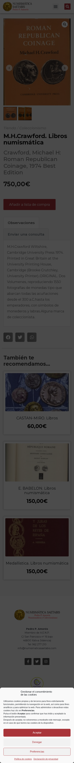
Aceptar (37, 732)
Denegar (37, 742)
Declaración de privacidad (46, 759)
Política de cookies (23, 759)
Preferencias (37, 751)
